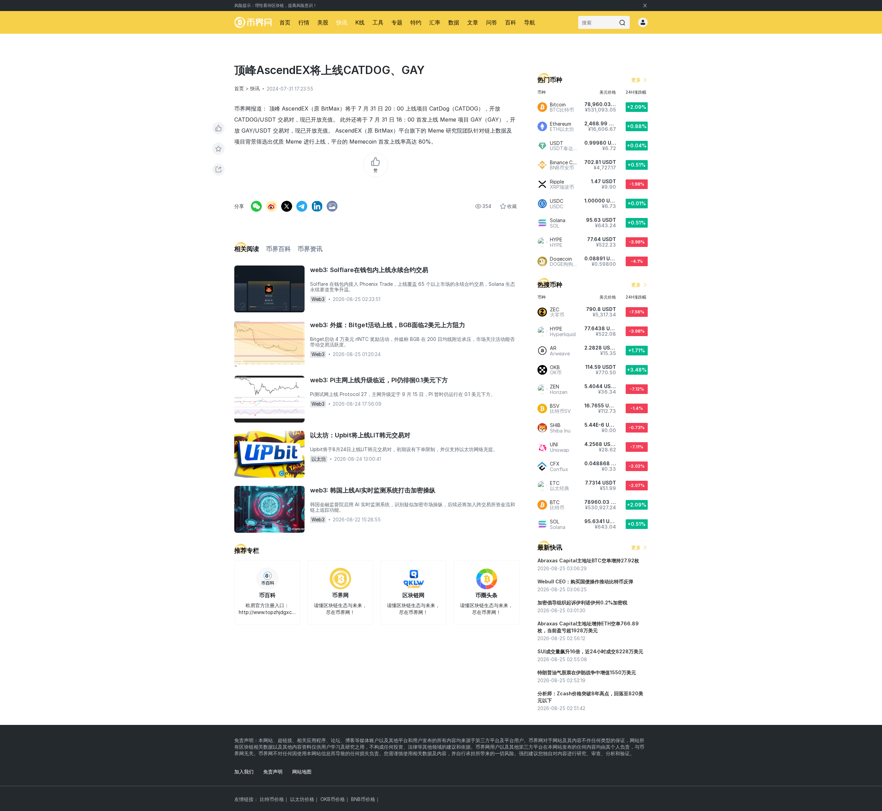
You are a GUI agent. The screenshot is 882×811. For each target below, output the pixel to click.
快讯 (341, 22)
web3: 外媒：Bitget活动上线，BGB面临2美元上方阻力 (387, 325)
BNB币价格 (363, 799)
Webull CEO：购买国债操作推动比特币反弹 (585, 581)
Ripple (557, 182)
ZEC (554, 309)
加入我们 (244, 771)
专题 (396, 22)
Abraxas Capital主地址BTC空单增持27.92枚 (588, 560)
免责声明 (273, 771)
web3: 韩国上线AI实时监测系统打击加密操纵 (372, 490)
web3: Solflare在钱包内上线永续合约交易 (369, 269)
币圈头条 (486, 595)
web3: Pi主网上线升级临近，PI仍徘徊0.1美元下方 (379, 380)
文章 (472, 22)
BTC (555, 502)
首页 (284, 22)
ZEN (554, 386)
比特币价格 (272, 799)
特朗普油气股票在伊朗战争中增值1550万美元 (586, 672)
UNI (554, 444)
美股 (322, 22)
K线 (360, 22)
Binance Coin (565, 162)
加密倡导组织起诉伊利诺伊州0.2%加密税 (582, 602)
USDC (556, 201)
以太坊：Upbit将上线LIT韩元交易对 (360, 435)
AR (553, 348)
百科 (510, 22)
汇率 (434, 22)
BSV (555, 406)
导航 (529, 22)
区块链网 (413, 595)
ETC (555, 483)
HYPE (556, 239)
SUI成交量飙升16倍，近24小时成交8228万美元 (590, 651)
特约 (415, 22)
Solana (557, 220)
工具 (377, 22)
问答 (491, 22)
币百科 (267, 595)
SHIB (555, 425)
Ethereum (560, 124)
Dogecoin (561, 259)
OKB (555, 367)
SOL (554, 521)
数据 (453, 22)
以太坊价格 (302, 799)
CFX (555, 464)
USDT (556, 143)
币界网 (340, 595)
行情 (303, 22)
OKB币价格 (332, 799)
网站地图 (301, 771)
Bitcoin (558, 104)
